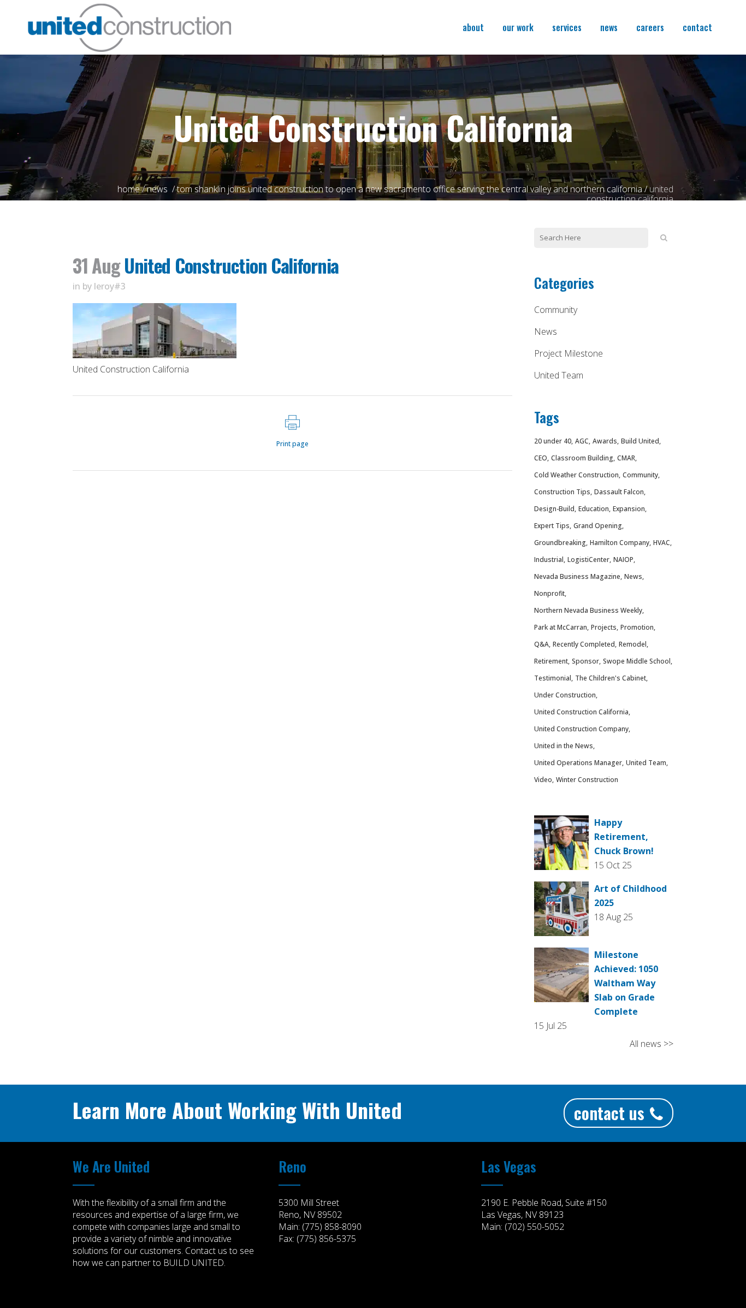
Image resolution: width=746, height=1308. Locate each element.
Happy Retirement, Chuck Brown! (624, 836)
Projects (604, 627)
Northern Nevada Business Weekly (588, 610)
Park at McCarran (560, 627)
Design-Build (554, 508)
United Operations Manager (578, 762)
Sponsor (585, 661)
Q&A (541, 644)
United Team (558, 375)
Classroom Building (582, 458)
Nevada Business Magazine (577, 576)
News (157, 189)
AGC (582, 441)
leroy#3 (110, 286)
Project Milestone (568, 353)
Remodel (633, 644)
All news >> (651, 1044)
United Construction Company (581, 728)
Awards (605, 441)
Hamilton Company (619, 542)
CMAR (626, 458)
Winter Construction (587, 779)
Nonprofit (549, 593)
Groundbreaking (560, 542)
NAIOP (623, 559)
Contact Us (609, 1112)
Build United (640, 441)
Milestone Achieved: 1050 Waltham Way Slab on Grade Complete (626, 983)
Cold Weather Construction (576, 475)
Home (128, 189)
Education (593, 508)
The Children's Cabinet (610, 678)
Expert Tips (552, 525)
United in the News (563, 745)
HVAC (661, 542)
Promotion (637, 627)
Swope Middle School (637, 661)
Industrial (549, 559)
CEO (540, 458)
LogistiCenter (588, 559)
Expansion (629, 508)
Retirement (551, 661)
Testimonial (552, 678)
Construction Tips (562, 491)
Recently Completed (584, 644)
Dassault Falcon (619, 491)
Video (543, 779)
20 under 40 (552, 441)
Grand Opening (597, 525)
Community (555, 310)
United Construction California (581, 712)
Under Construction (565, 695)
